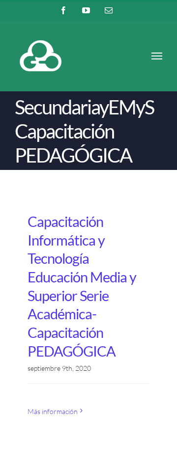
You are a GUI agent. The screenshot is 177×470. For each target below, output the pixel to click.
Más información (53, 411)
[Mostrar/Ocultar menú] (157, 56)
